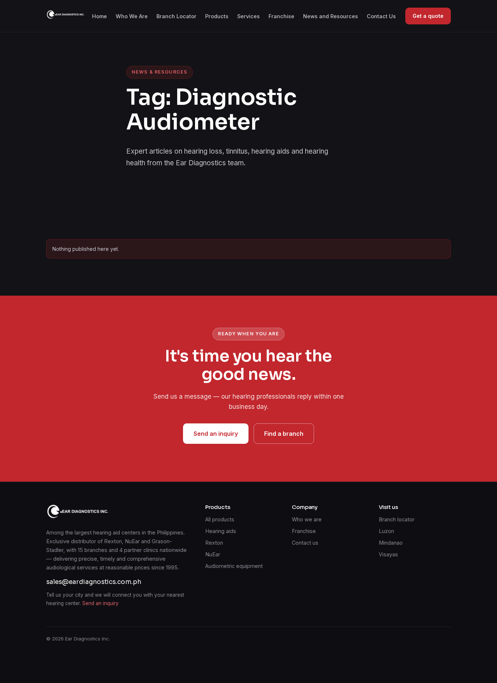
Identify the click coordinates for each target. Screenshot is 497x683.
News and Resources (330, 16)
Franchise (281, 16)
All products (219, 519)
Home (99, 16)
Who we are (307, 519)
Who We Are (132, 16)
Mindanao (391, 543)
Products (216, 16)
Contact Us (381, 16)
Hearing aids (220, 531)
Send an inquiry (216, 433)
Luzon (386, 531)
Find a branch (283, 433)
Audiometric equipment (234, 566)
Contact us (305, 543)
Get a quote (428, 16)
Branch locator (396, 519)
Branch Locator (176, 16)
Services (248, 16)
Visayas (388, 554)
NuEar (212, 554)
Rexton (214, 543)
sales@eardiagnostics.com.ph (93, 582)
